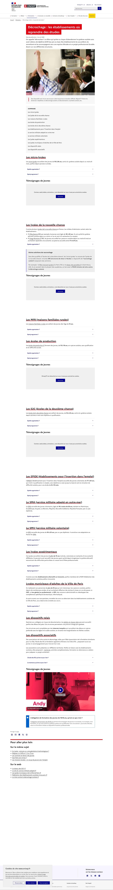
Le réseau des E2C (18, 768)
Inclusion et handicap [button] (58, 16)
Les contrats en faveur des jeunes (23, 755)
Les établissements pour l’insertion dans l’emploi (44, 129)
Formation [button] (14, 16)
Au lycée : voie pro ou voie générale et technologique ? (30, 751)
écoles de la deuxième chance (38, 413)
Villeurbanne (33, 234)
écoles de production (36, 345)
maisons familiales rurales (37, 324)
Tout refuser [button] (31, 883)
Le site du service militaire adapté (23, 771)
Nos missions (98, 4)
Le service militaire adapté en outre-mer (41, 132)
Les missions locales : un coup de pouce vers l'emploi (30, 760)
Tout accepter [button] (44, 883)
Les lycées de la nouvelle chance (38, 115)
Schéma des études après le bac (55, 886)
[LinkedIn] (19, 734)
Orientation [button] (31, 16)
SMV (29, 532)
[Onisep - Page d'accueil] (30, 6)
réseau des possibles (73, 265)
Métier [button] (22, 16)
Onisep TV (80, 4)
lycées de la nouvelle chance (47, 229)
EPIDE (29, 481)
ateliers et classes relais (71, 622)
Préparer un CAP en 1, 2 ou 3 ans (23, 753)
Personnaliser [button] (19, 883)
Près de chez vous (83, 16)
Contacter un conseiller (44, 16)
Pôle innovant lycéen (46, 265)
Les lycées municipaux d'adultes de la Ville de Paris (45, 143)
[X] (23, 734)
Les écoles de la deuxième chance (39, 126)
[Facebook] (26, 734)
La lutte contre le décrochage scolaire (24, 777)
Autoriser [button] (60, 196)
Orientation (18, 20)
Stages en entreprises (90, 886)
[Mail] (15, 734)
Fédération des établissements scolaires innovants (29, 775)
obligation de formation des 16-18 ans (42, 721)
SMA (29, 506)
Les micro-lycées (33, 112)
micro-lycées (33, 161)
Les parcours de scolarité (72, 886)
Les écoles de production (36, 122)
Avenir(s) (92, 16)
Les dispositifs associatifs (36, 149)
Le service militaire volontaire (37, 136)
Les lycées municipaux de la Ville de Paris (25, 773)
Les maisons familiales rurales (37, 119)
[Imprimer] (11, 734)
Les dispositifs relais (34, 146)
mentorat (47, 650)
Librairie (88, 4)
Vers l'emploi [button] (71, 16)
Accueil (12, 20)
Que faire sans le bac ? (19, 758)
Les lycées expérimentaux (36, 139)
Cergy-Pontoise (34, 238)
